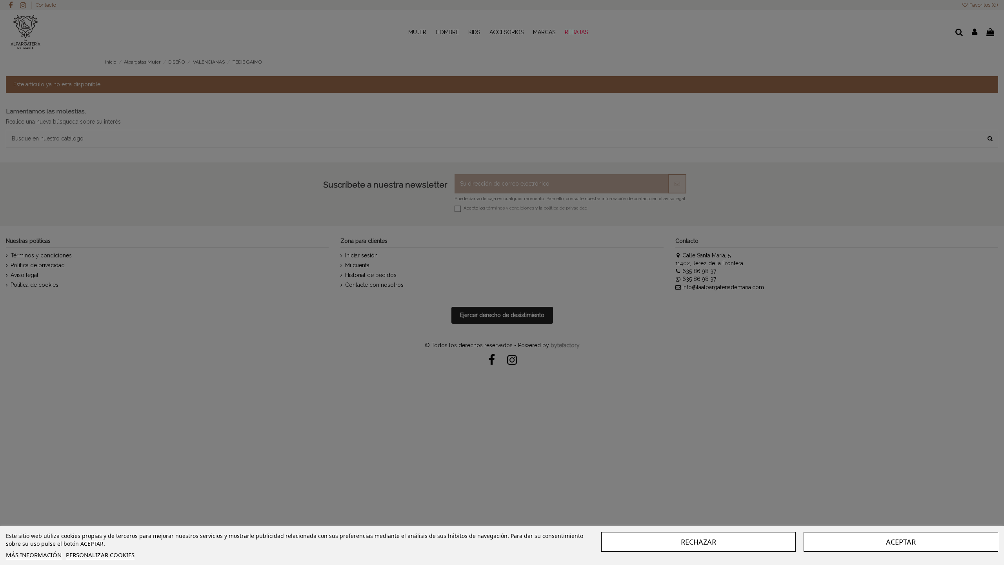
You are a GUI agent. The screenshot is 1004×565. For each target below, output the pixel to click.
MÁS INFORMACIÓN (34, 555)
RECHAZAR (698, 542)
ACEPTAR (901, 542)
